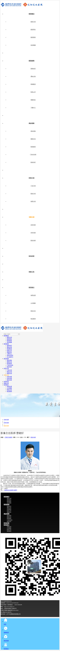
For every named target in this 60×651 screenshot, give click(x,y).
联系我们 (31, 287)
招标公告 (31, 272)
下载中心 (33, 107)
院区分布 (33, 311)
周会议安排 (10, 355)
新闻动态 (33, 68)
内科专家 (33, 225)
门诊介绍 (33, 185)
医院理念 (33, 29)
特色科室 (31, 256)
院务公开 (33, 92)
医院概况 (31, 14)
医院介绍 (33, 21)
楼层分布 (33, 139)
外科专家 (33, 232)
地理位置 (33, 295)
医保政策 (33, 146)
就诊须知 (33, 131)
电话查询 (33, 318)
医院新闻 (31, 61)
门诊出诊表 (33, 154)
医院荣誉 (33, 37)
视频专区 (33, 99)
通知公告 (33, 76)
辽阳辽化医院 (8, 437)
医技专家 (33, 240)
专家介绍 (31, 217)
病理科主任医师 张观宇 (10, 490)
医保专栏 (33, 162)
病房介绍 (33, 201)
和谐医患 (33, 84)
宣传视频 (33, 45)
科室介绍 (31, 178)
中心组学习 (10, 357)
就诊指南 (31, 123)
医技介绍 (33, 193)
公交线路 (33, 303)
